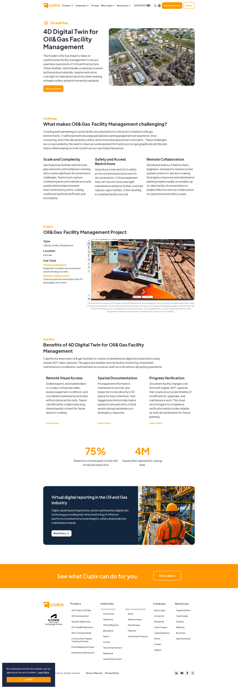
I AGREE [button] (29, 680)
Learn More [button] (43, 672)
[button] (69, 5)
